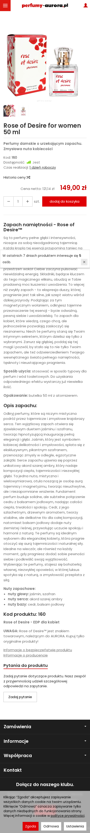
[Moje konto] (85, 5)
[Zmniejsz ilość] (27, 201)
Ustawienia (75, 826)
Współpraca (18, 755)
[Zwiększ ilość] (8, 201)
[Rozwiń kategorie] (5, 5)
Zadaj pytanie (20, 696)
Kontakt (13, 770)
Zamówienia (17, 727)
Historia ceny (15, 177)
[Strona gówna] (45, 5)
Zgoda (30, 826)
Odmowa (51, 826)
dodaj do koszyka (64, 201)
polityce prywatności (67, 815)
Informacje (16, 741)
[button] (44, 61)
